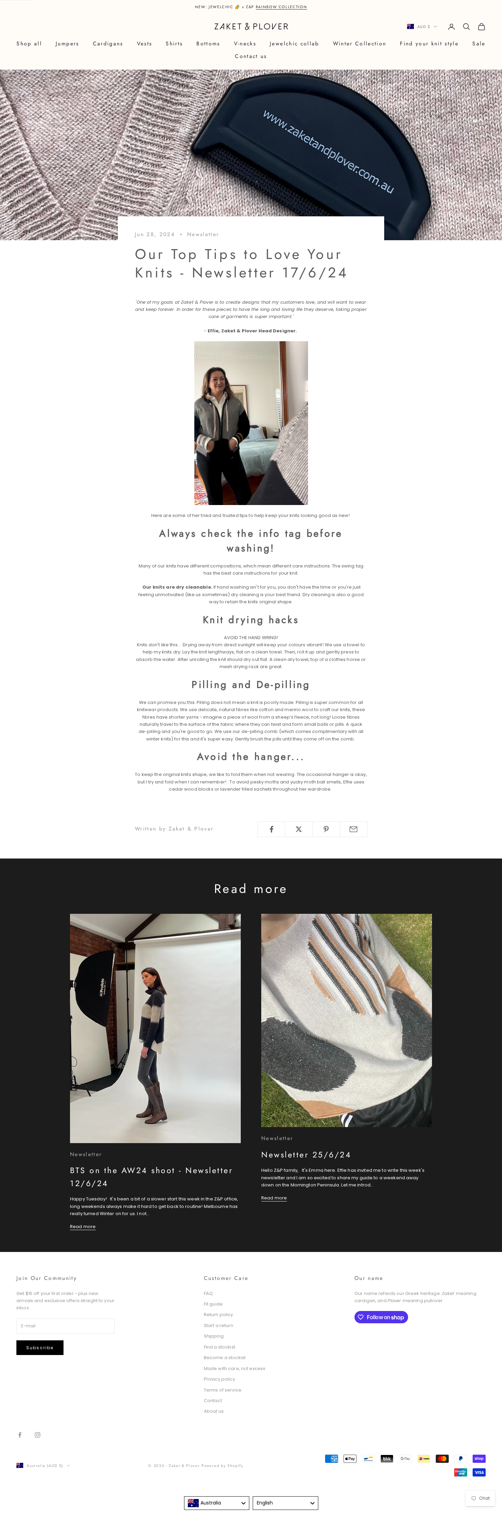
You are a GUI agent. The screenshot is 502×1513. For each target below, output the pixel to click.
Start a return (218, 1325)
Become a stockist (225, 1357)
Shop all (29, 43)
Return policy (218, 1314)
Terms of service (222, 1390)
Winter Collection (360, 43)
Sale (478, 43)
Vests (144, 43)
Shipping (214, 1336)
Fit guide (213, 1304)
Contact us (251, 56)
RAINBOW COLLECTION (281, 7)
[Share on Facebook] (271, 829)
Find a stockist (219, 1347)
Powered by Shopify (222, 1465)
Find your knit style (429, 43)
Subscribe (40, 1348)
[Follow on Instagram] (37, 1434)
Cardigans (108, 43)
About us (214, 1411)
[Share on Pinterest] (326, 829)
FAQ (208, 1293)
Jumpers (67, 43)
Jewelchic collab (294, 43)
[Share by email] (353, 829)
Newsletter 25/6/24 (306, 1155)
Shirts (174, 43)
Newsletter (203, 234)
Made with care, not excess (234, 1368)
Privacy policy (219, 1379)
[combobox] (217, 1503)
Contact (213, 1400)
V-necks (245, 43)
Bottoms (208, 43)
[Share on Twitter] (298, 829)
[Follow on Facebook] (19, 1434)
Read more (83, 1226)
